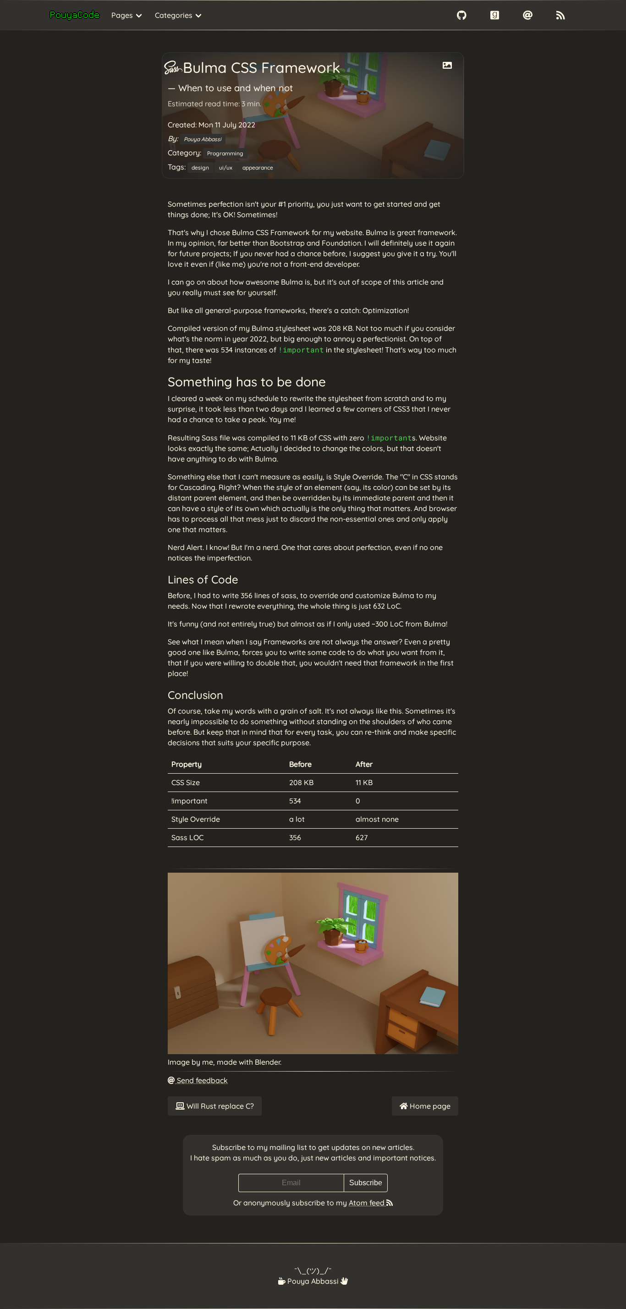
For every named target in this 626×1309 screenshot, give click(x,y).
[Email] (527, 15)
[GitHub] (461, 15)
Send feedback (201, 1080)
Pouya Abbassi (202, 139)
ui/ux (225, 167)
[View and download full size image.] (313, 1051)
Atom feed (367, 1202)
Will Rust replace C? (219, 1106)
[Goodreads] (494, 15)
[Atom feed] (560, 15)
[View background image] (447, 65)
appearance (257, 167)
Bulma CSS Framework (259, 67)
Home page (429, 1106)
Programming (225, 153)
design (200, 167)
